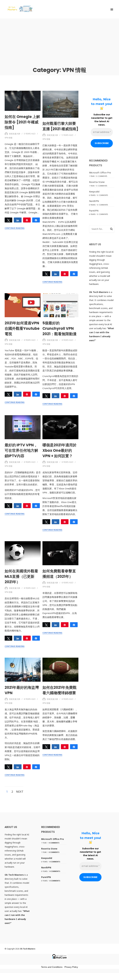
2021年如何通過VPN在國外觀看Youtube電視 (22, 328)
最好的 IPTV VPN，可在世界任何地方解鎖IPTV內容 (21, 450)
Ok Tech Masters (27, 949)
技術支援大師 (14, 133)
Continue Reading (14, 228)
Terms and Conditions (51, 967)
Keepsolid (94, 191)
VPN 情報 (8, 137)
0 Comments (101, 176)
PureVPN (94, 210)
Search (111, 229)
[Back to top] (116, 970)
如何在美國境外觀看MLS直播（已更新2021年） (21, 576)
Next (19, 791)
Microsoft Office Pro (100, 172)
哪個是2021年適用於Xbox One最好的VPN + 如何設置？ (59, 450)
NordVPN (94, 201)
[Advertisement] (59, 41)
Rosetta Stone (97, 182)
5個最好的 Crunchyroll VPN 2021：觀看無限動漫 (59, 328)
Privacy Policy (71, 967)
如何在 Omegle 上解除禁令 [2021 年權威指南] (22, 122)
